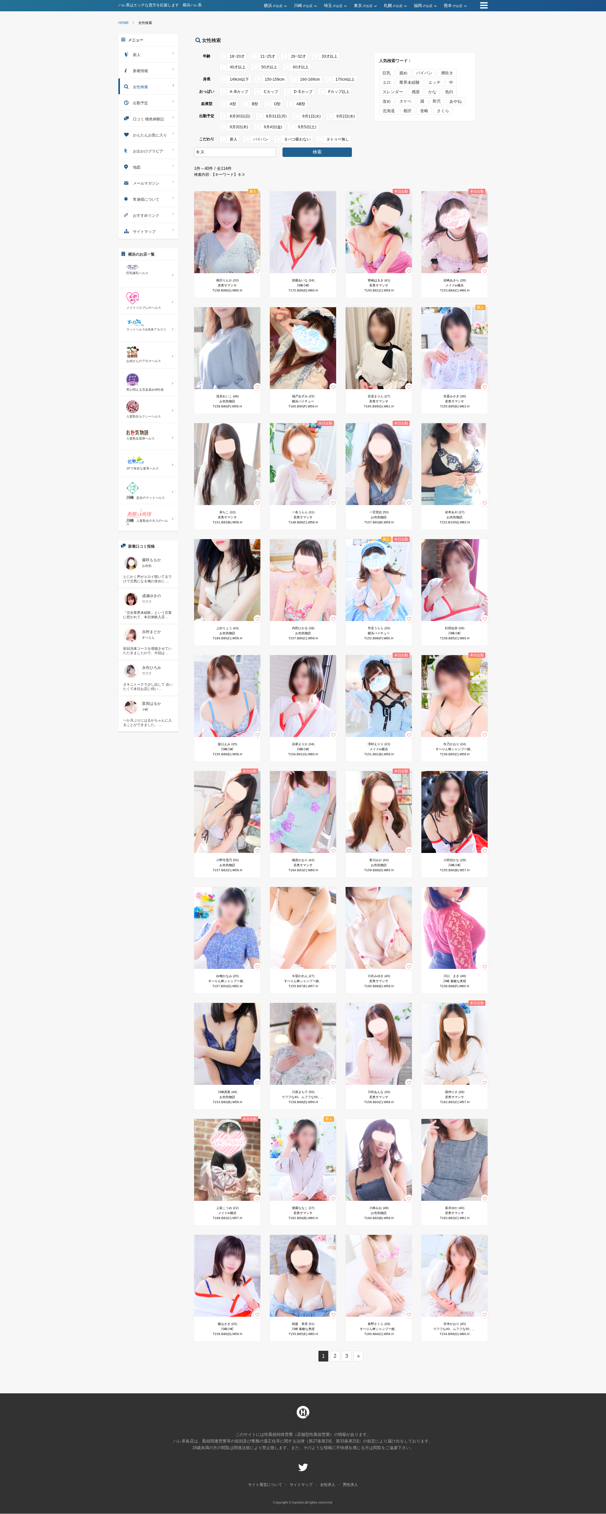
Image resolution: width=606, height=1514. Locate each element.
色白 (449, 91)
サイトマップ (144, 231)
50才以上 (269, 67)
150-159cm (274, 79)
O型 (277, 104)
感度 (416, 91)
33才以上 (329, 56)
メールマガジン (146, 183)
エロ (387, 82)
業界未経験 (409, 82)
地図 (136, 167)
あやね (455, 101)
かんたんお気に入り (150, 135)
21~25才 (267, 56)
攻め (387, 101)
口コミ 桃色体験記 (148, 119)
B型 (255, 104)
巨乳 (387, 73)
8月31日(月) (276, 116)
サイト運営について (265, 1484)
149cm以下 (239, 79)
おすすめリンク (146, 215)
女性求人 (327, 1484)
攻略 (424, 110)
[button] (279, 6)
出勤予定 (140, 103)
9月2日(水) (345, 116)
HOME (123, 23)
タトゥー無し (337, 139)
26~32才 (298, 56)
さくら (443, 110)
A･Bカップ (239, 91)
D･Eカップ (303, 91)
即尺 (437, 101)
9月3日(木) (239, 127)
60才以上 (301, 67)
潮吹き (447, 73)
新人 (233, 139)
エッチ (434, 82)
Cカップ (271, 91)
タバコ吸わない (297, 139)
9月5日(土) (307, 127)
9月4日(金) (273, 127)
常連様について (146, 199)
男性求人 (350, 1484)
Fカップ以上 (338, 91)
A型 (233, 104)
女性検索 (140, 87)
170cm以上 (345, 79)
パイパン (260, 139)
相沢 (407, 110)
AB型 (300, 104)
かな (432, 91)
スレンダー (393, 91)
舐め (403, 73)
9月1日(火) (311, 116)
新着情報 (140, 71)
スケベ (405, 101)
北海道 (389, 110)
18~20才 (237, 56)
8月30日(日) (240, 116)
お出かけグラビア (148, 151)
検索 (317, 151)
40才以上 (238, 67)
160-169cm (310, 79)
